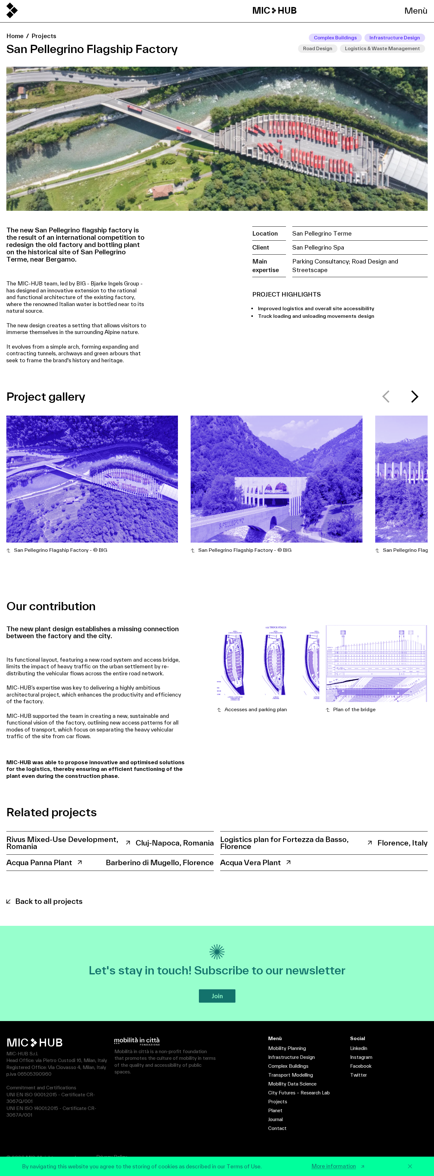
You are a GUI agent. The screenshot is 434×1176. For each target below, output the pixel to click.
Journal (275, 1119)
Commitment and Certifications (41, 1087)
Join (217, 995)
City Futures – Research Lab (299, 1092)
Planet (275, 1110)
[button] (415, 396)
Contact (277, 1128)
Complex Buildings (288, 1066)
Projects (43, 35)
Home (15, 35)
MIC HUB (274, 10)
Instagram (361, 1057)
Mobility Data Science (292, 1083)
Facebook (360, 1066)
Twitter (358, 1075)
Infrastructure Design (291, 1057)
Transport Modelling (290, 1075)
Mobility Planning (287, 1048)
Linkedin (358, 1048)
